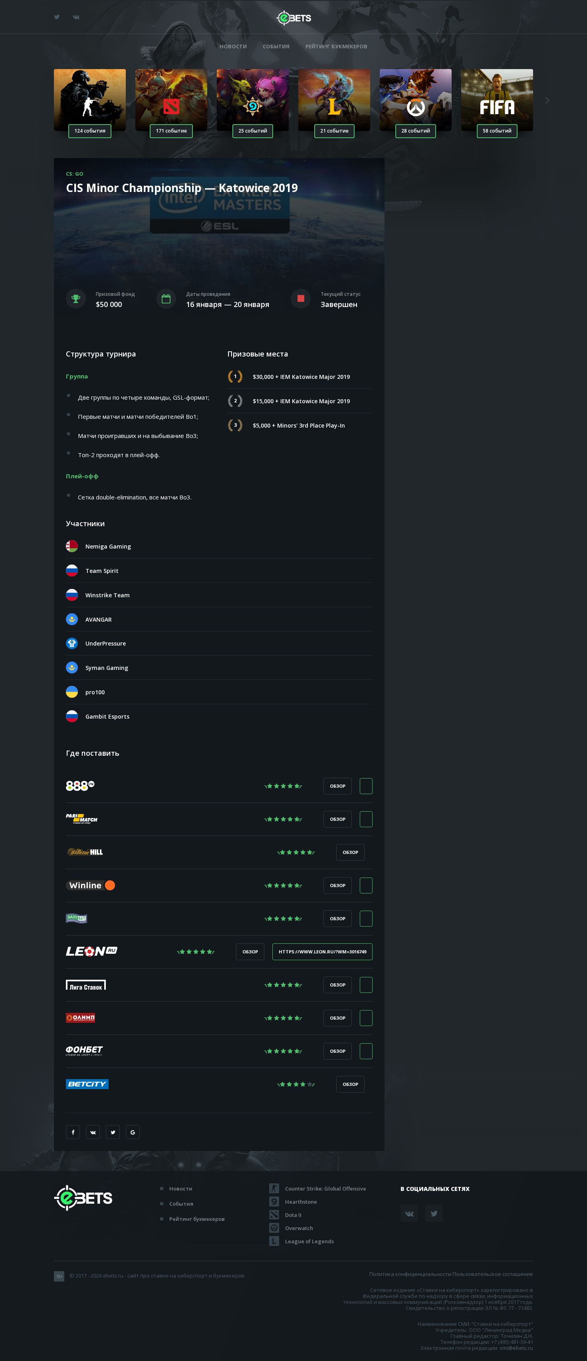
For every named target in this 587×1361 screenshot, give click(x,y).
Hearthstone (301, 1201)
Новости (233, 46)
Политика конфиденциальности (410, 1274)
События (276, 46)
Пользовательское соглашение (492, 1274)
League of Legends (309, 1241)
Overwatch (299, 1228)
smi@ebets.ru (516, 1347)
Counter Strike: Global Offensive (325, 1188)
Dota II (293, 1214)
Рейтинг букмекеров (336, 46)
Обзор (337, 786)
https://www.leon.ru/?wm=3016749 (322, 952)
